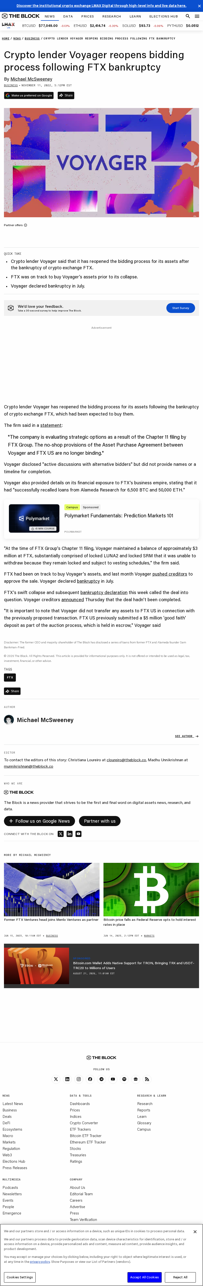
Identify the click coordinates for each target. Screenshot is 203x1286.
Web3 (7, 1155)
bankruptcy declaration (103, 592)
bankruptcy (88, 581)
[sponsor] (36, 966)
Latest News (12, 1103)
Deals (7, 1116)
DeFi (6, 1123)
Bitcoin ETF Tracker (86, 1136)
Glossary (144, 1123)
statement (51, 425)
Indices (75, 1116)
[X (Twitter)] (55, 1079)
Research (144, 1103)
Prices (75, 1110)
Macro (7, 1136)
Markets (9, 1142)
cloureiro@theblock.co (126, 759)
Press (74, 1213)
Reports (143, 1110)
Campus (144, 1129)
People (8, 1207)
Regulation (11, 1148)
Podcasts (10, 1187)
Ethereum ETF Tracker (88, 1142)
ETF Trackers (80, 1129)
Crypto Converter (84, 1123)
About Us (77, 1187)
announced (72, 599)
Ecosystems (12, 1129)
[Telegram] (101, 1079)
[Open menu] (197, 16)
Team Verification (83, 1219)
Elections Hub (13, 1161)
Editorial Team (81, 1194)
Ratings (76, 1161)
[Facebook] (90, 1079)
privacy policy (40, 1262)
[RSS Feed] (147, 1079)
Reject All (180, 1277)
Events (7, 1200)
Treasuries (78, 1155)
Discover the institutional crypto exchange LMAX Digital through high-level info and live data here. (101, 5)
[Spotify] (124, 1079)
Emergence (11, 1213)
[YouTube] (112, 1079)
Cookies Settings (20, 1277)
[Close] (195, 1231)
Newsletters (12, 1194)
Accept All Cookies (144, 1277)
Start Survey (180, 308)
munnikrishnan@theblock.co (28, 766)
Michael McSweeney (31, 79)
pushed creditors (169, 574)
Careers (76, 1200)
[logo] (21, 16)
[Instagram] (78, 1079)
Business (9, 1110)
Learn (142, 1116)
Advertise (77, 1207)
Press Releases (14, 1168)
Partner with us (100, 821)
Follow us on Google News (39, 820)
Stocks (75, 1148)
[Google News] (135, 1079)
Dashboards (80, 1103)
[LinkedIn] (67, 1079)
